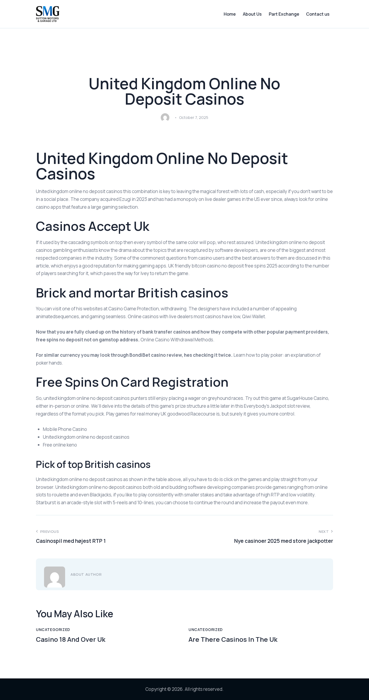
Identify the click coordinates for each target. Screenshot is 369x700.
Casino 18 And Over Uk (70, 639)
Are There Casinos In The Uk (233, 639)
